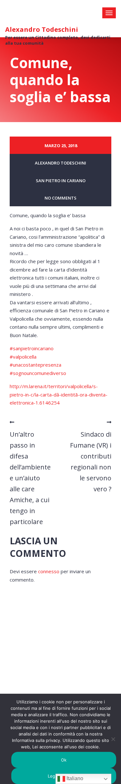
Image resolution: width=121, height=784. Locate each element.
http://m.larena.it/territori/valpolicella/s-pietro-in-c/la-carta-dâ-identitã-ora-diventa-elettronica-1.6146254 (58, 394)
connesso (48, 571)
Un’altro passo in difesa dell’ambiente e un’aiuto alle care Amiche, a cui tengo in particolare (30, 478)
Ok (64, 759)
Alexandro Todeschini (41, 29)
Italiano (74, 778)
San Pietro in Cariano (61, 180)
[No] (113, 739)
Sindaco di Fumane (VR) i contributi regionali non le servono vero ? (90, 461)
